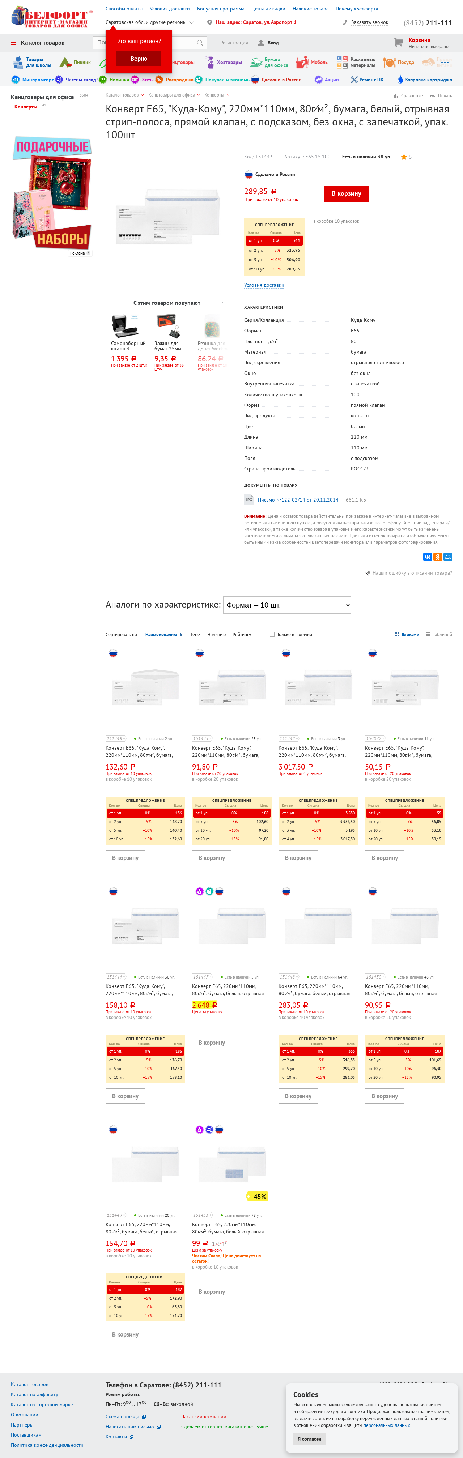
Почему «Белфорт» (357, 8)
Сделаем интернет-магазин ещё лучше (224, 1426)
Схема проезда (122, 1416)
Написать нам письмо (130, 1426)
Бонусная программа (221, 8)
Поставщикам (26, 1435)
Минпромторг (38, 79)
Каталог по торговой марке (42, 1404)
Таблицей (442, 634)
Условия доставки (170, 8)
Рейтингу (242, 634)
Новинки (119, 79)
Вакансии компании (203, 1416)
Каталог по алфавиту (34, 1394)
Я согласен (310, 1439)
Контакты (116, 1436)
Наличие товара (311, 8)
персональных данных (387, 1425)
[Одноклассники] (437, 557)
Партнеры (22, 1424)
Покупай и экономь (227, 79)
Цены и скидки (268, 8)
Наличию (216, 634)
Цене (194, 634)
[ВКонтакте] (427, 557)
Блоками (410, 634)
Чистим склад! (82, 79)
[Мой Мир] (447, 557)
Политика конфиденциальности (47, 1445)
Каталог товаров (43, 43)
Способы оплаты (124, 8)
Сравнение (412, 96)
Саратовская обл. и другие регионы (146, 22)
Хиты (148, 79)
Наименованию (161, 634)
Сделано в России (282, 79)
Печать (445, 96)
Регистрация (234, 42)
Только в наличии (294, 634)
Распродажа (180, 79)
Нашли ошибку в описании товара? (412, 573)
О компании (24, 1414)
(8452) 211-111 (197, 1385)
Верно (139, 59)
